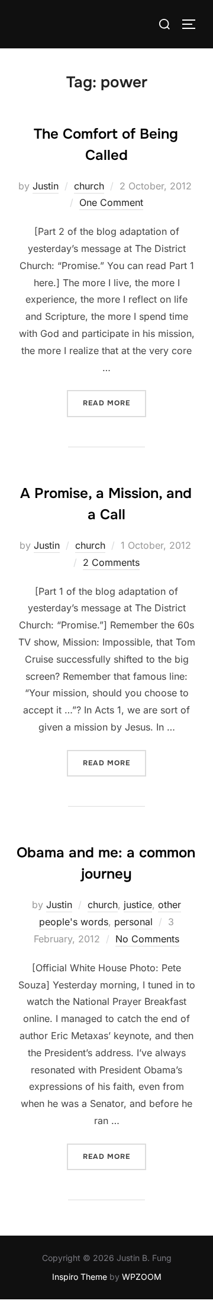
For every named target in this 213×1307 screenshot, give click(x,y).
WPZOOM (142, 1277)
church (89, 186)
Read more (114, 403)
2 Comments (111, 562)
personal (133, 922)
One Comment (111, 202)
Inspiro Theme (79, 1277)
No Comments (147, 939)
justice (138, 904)
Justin (46, 186)
